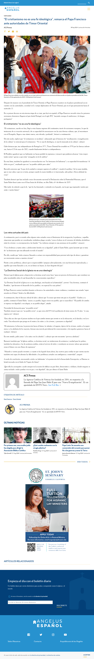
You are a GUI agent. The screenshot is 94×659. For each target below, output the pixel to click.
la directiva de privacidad (37, 655)
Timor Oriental (17, 399)
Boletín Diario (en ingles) (11, 3)
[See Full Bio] (60, 385)
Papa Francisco (8, 399)
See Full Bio (53, 385)
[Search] (89, 3)
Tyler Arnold (7, 453)
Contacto (37, 641)
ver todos (82, 462)
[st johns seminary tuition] (47, 552)
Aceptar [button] (86, 655)
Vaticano (7, 16)
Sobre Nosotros (14, 641)
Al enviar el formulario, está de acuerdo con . (29, 596)
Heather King (37, 451)
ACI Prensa (8, 27)
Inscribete (62, 605)
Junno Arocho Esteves (68, 453)
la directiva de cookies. (53, 655)
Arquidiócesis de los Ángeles (71, 641)
